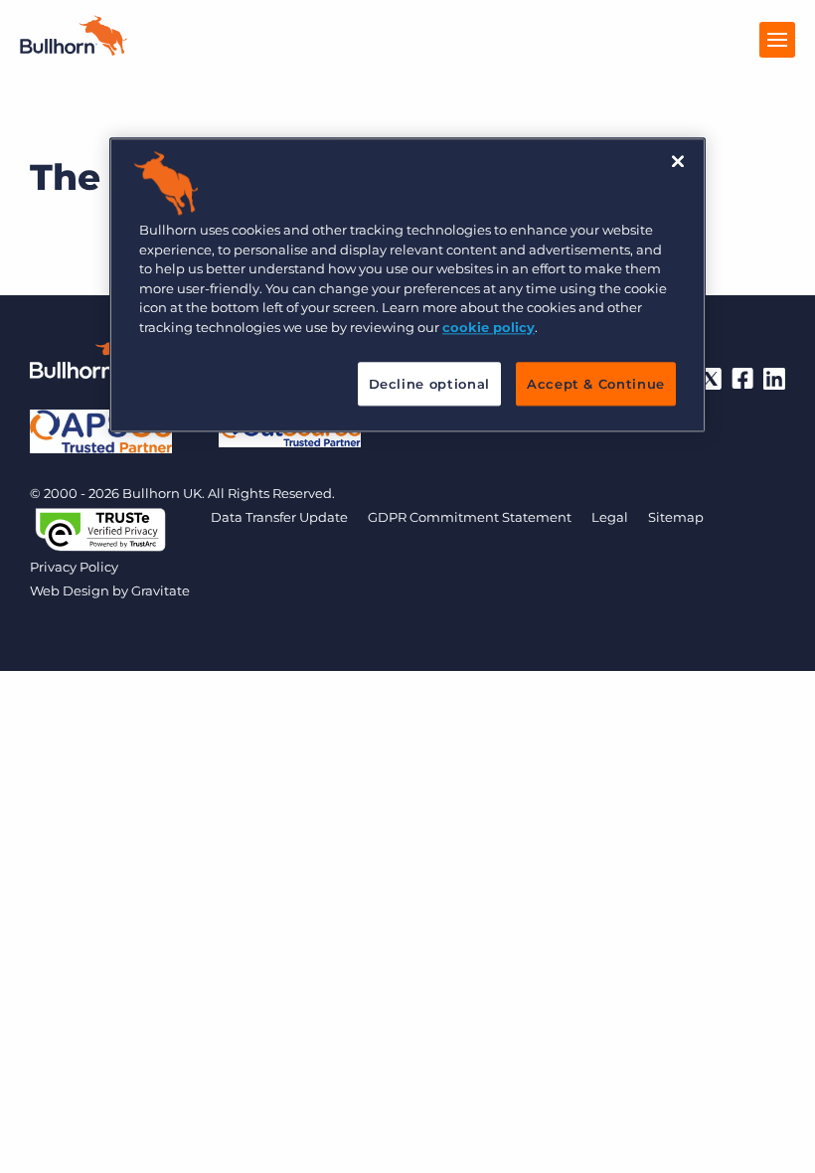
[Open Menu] (777, 40)
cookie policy (488, 327)
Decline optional (429, 384)
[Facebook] (742, 379)
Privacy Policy (74, 567)
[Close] (678, 161)
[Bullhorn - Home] (89, 362)
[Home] (73, 50)
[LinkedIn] (774, 379)
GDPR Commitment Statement (469, 517)
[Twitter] (711, 379)
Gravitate (160, 590)
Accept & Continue (596, 384)
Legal (609, 517)
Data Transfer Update (279, 517)
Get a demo (408, 1153)
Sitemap (676, 517)
